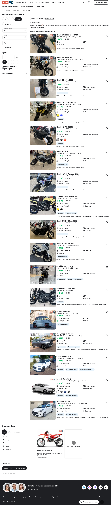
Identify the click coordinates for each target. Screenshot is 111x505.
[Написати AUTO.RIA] (101, 487)
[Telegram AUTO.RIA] (84, 487)
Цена (4, 53)
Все (5, 19)
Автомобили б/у (21, 2)
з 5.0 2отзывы (14, 432)
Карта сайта (56, 497)
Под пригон (7, 24)
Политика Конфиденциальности (39, 497)
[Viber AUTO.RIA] (95, 487)
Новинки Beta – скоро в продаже (14, 468)
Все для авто (43, 2)
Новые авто (33, 2)
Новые (18, 19)
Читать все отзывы (73, 446)
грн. (15, 62)
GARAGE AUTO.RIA (58, 2)
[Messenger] (89, 487)
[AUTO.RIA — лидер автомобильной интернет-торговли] (7, 2)
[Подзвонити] (106, 487)
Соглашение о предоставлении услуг (15, 497)
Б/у (11, 19)
